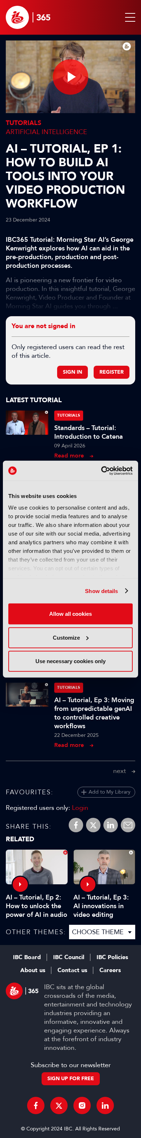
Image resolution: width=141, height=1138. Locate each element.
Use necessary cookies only (70, 661)
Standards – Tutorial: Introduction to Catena (88, 432)
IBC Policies (112, 957)
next (119, 770)
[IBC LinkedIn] (105, 1105)
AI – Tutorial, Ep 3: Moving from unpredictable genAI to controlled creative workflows (94, 713)
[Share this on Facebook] (76, 825)
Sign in (72, 372)
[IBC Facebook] (35, 1105)
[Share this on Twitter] (93, 825)
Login (80, 807)
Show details (101, 591)
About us (32, 970)
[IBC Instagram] (82, 1105)
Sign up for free (70, 1078)
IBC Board (27, 957)
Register (111, 372)
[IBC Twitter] (59, 1105)
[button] (128, 17)
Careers (110, 970)
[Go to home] (28, 17)
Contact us (72, 970)
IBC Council (68, 957)
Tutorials (23, 123)
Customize (66, 637)
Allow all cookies (70, 614)
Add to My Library (110, 792)
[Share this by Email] (128, 825)
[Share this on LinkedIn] (110, 825)
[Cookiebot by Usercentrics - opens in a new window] (101, 470)
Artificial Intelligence (46, 132)
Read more (69, 455)
